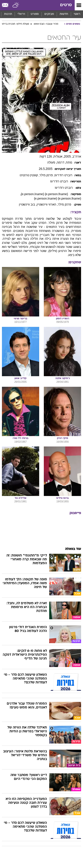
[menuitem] (64, 14)
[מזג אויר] (16, 5)
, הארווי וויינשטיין (47, 204)
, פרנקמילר (46, 175)
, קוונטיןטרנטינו (29, 175)
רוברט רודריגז (64, 187)
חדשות (64, 14)
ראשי (77, 14)
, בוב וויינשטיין (28, 204)
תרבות (8, 14)
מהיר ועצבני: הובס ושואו (46, 24)
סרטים (66, 5)
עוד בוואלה (73, 549)
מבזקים (49, 14)
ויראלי (21, 14)
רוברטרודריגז (63, 175)
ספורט (35, 14)
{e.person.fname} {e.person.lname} (45, 194)
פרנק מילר (65, 204)
